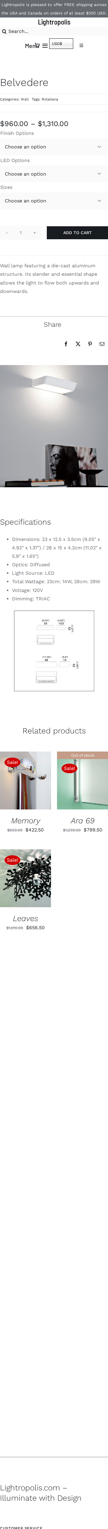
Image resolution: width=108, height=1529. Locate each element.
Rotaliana (50, 99)
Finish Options (17, 133)
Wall (25, 99)
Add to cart (77, 232)
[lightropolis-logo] (54, 20)
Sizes (6, 187)
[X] (78, 344)
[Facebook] (66, 344)
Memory (25, 820)
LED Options (15, 160)
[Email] (102, 344)
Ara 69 (82, 820)
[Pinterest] (90, 344)
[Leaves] (25, 878)
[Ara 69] (82, 780)
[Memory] (25, 780)
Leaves (25, 918)
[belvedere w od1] (54, 651)
